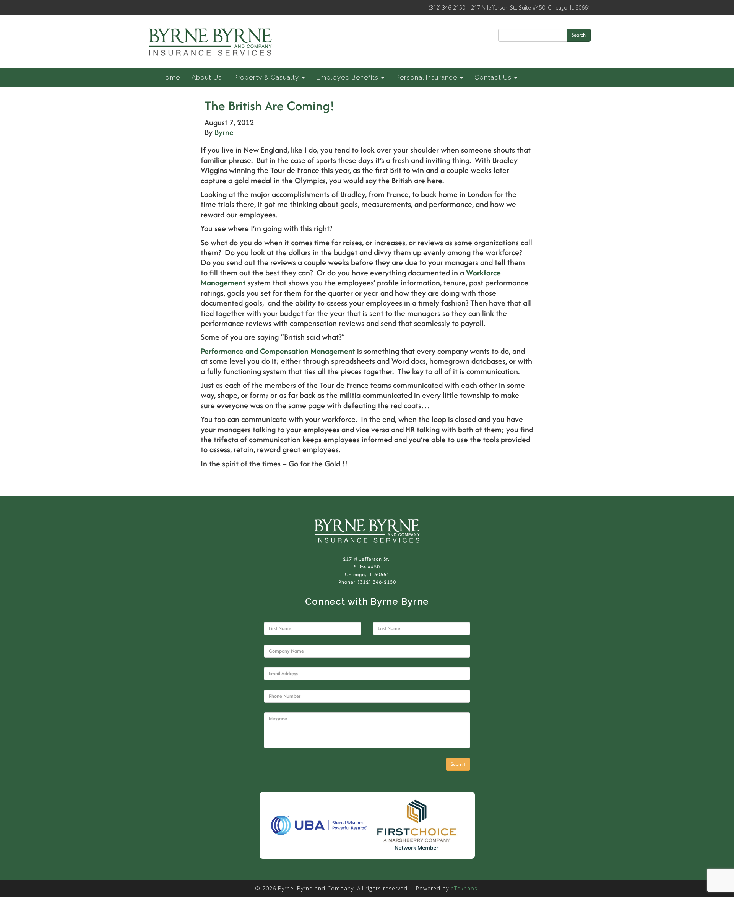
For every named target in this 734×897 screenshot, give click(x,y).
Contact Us (493, 77)
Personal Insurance (427, 77)
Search (579, 35)
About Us (207, 77)
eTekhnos (464, 888)
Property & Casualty (267, 77)
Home (170, 77)
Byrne (224, 132)
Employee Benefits (348, 77)
